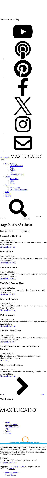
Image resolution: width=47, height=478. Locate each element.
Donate (7, 431)
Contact (8, 433)
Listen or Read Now (8, 247)
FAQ (7, 429)
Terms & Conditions (12, 473)
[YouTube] (23, 40)
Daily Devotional (11, 425)
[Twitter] (23, 114)
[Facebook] (23, 96)
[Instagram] (23, 133)
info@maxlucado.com (8, 462)
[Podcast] (23, 58)
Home (7, 422)
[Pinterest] (23, 77)
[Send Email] (23, 151)
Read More (4, 360)
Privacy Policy (10, 475)
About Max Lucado (12, 427)
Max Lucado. (19, 466)
